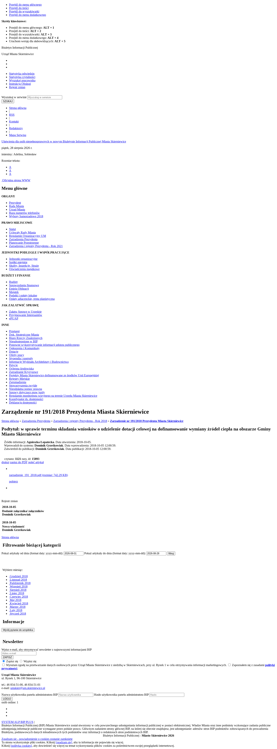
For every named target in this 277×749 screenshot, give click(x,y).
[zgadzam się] (64, 742)
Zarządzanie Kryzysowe (23, 372)
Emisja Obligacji (19, 288)
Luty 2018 (15, 610)
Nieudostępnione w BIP (23, 341)
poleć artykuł (36, 462)
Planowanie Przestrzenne (24, 242)
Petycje (13, 365)
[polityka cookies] (21, 745)
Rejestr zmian (17, 87)
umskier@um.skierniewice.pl (27, 688)
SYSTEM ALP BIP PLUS (17, 722)
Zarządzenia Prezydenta (23, 239)
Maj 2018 (15, 600)
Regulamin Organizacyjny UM (27, 235)
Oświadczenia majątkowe (24, 269)
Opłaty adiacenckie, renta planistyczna (32, 298)
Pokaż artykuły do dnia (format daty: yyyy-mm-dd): (115, 553)
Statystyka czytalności (22, 77)
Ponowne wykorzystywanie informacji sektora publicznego (44, 344)
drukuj (5, 462)
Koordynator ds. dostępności (26, 399)
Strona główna (17, 108)
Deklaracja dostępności (23, 402)
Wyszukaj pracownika (22, 80)
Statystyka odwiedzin (21, 73)
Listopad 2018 (18, 579)
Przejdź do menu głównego (25, 4)
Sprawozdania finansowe (24, 285)
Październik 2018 (20, 583)
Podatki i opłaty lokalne (23, 295)
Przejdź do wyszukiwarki (24, 11)
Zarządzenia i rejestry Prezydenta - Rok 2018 (80, 421)
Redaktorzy (16, 128)
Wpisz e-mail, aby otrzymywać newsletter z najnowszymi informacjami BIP (47, 649)
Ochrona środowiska (21, 368)
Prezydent (15, 202)
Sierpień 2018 (17, 589)
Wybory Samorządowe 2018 (26, 216)
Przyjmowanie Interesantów (25, 315)
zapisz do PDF (19, 462)
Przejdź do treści (19, 8)
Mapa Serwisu (17, 135)
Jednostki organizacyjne (23, 258)
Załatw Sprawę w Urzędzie (25, 311)
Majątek (14, 292)
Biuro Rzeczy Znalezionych (25, 338)
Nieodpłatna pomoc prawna (25, 389)
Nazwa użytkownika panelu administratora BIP (30, 694)
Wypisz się (29, 661)
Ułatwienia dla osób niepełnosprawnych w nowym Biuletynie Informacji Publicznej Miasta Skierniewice (64, 141)
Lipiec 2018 (16, 593)
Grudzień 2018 (18, 576)
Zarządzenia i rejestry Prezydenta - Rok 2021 (36, 246)
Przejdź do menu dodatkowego (27, 14)
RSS (12, 114)
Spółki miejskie (18, 262)
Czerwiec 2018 (18, 596)
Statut (12, 229)
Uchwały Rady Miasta (22, 232)
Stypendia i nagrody (21, 358)
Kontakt (14, 121)
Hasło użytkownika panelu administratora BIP (121, 694)
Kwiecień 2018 (18, 603)
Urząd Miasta (17, 209)
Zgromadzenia (17, 382)
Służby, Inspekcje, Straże (24, 265)
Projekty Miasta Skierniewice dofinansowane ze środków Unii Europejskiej (54, 375)
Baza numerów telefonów (24, 212)
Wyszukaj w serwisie (14, 97)
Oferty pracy (16, 355)
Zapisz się (12, 661)
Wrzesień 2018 (18, 586)
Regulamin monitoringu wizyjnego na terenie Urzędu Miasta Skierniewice (53, 395)
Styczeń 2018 (17, 613)
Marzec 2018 (17, 606)
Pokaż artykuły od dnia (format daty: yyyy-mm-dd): (33, 553)
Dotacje (13, 351)
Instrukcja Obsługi (20, 83)
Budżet (13, 281)
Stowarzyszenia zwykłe (23, 385)
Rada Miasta (16, 206)
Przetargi (14, 331)
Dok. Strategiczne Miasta (24, 334)
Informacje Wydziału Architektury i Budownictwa (39, 361)
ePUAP (13, 318)
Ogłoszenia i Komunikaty (24, 348)
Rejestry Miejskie (19, 378)
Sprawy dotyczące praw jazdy (27, 392)
